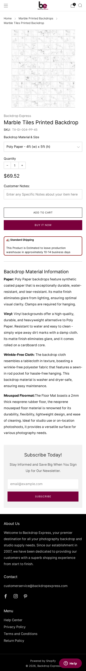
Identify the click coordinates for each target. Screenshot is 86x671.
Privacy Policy (15, 627)
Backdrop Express (17, 116)
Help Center (13, 620)
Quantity (10, 159)
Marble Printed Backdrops (36, 18)
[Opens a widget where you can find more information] (70, 663)
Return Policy (14, 641)
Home (8, 18)
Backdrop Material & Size (21, 137)
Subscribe (43, 496)
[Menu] (6, 6)
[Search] (80, 5)
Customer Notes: (17, 186)
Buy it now (43, 225)
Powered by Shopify (43, 660)
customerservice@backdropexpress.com (36, 586)
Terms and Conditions (20, 634)
